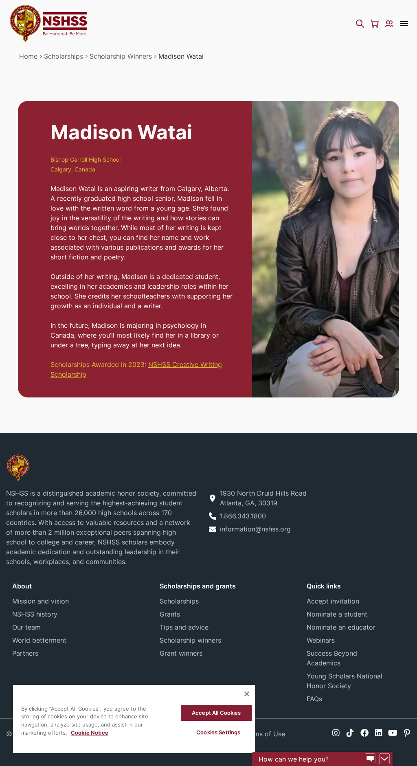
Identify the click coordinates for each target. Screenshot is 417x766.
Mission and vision (40, 601)
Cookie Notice (89, 732)
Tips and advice (184, 627)
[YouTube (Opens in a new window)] (392, 733)
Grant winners (181, 653)
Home (28, 56)
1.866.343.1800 (243, 516)
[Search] (360, 24)
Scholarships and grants (198, 586)
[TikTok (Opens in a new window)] (350, 733)
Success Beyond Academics (332, 658)
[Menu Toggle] (404, 24)
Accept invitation (333, 601)
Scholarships (63, 56)
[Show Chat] (370, 759)
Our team (26, 627)
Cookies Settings (218, 732)
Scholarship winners (190, 640)
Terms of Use (264, 734)
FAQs (314, 699)
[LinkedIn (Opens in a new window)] (378, 733)
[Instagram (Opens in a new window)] (336, 733)
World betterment (39, 640)
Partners (25, 653)
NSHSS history (34, 614)
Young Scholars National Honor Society (344, 681)
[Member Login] (389, 24)
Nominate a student (337, 614)
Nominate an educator (341, 627)
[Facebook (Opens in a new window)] (364, 733)
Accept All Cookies (216, 712)
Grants (170, 614)
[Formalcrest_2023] (18, 466)
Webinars (321, 640)
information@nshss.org (255, 529)
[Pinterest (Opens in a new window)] (407, 733)
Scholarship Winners (121, 56)
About (22, 586)
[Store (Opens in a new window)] (375, 24)
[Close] (246, 693)
